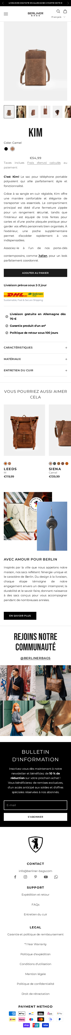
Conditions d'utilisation (35, 964)
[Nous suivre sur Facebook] (15, 877)
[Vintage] (5, 463)
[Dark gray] (54, 463)
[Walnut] (58, 463)
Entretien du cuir (35, 914)
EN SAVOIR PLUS (20, 615)
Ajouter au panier (35, 272)
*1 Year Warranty (35, 944)
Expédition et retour (35, 894)
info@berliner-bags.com (35, 871)
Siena (55, 469)
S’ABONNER (35, 816)
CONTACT (35, 864)
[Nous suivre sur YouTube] (46, 877)
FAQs (35, 904)
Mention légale (35, 974)
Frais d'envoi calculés (44, 163)
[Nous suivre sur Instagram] (25, 877)
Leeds (10, 469)
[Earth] (62, 463)
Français (56, 17)
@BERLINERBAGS (35, 658)
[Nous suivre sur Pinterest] (36, 877)
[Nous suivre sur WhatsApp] (56, 877)
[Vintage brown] (66, 463)
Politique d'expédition (35, 954)
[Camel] (9, 463)
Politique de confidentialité (35, 984)
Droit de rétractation (36, 994)
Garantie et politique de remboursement (35, 934)
